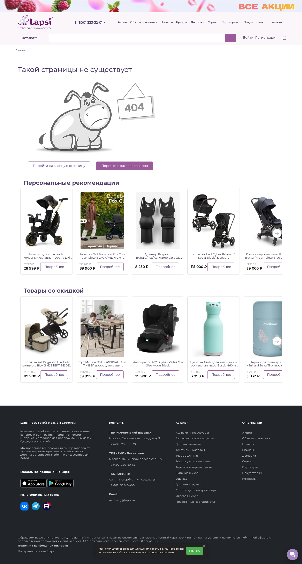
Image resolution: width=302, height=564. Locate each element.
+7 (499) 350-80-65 (122, 464)
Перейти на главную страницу (59, 166)
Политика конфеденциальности (43, 545)
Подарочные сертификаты (195, 501)
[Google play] (60, 482)
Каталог (28, 38)
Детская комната (188, 444)
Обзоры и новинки (143, 22)
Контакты (275, 22)
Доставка (197, 22)
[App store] (33, 482)
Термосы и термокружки (194, 467)
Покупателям (254, 22)
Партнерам (230, 22)
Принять (194, 550)
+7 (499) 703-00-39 (122, 444)
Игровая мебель (188, 496)
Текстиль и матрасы (190, 449)
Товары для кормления (193, 461)
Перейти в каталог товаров (124, 166)
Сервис (213, 22)
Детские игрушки (189, 484)
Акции (122, 22)
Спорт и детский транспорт (196, 490)
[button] (282, 38)
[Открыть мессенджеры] (292, 554)
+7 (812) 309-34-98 (122, 485)
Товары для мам (187, 455)
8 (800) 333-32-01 (89, 22)
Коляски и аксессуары (192, 432)
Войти (248, 38)
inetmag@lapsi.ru (122, 500)
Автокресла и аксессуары (195, 438)
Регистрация (266, 38)
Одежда (181, 478)
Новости (167, 22)
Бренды (182, 22)
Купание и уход (187, 472)
